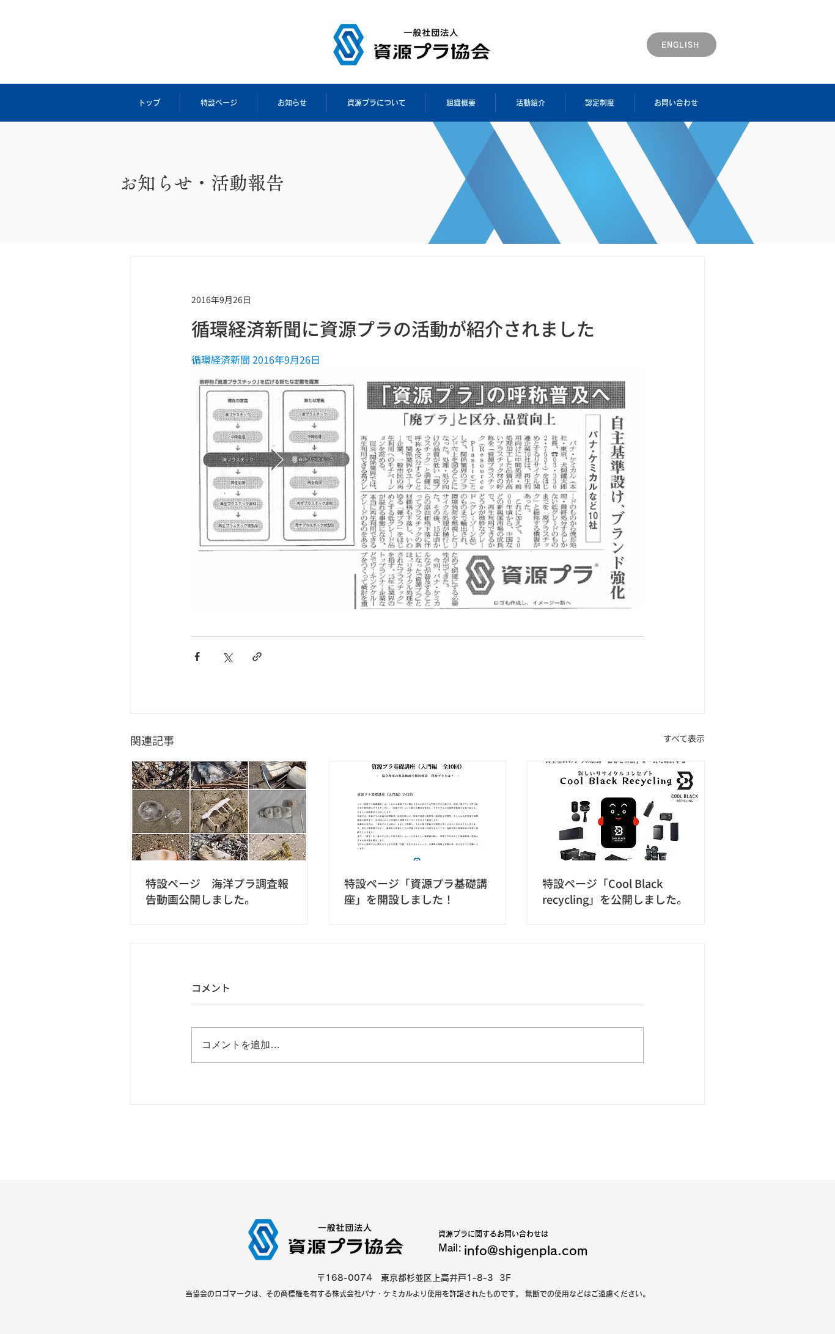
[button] (218, 102)
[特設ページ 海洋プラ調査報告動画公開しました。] (219, 810)
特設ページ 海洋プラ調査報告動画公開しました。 (217, 891)
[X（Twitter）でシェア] (227, 656)
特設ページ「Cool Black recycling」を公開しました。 (615, 891)
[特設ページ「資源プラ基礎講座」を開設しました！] (417, 810)
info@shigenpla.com (526, 1250)
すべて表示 (684, 738)
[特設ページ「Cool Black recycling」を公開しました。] (616, 810)
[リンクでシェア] (257, 656)
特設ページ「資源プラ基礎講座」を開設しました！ (415, 891)
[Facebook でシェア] (197, 656)
